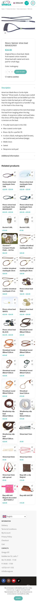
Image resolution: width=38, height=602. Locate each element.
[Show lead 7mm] (27, 427)
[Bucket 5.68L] (10, 220)
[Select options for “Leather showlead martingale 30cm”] (32, 258)
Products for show (10, 9)
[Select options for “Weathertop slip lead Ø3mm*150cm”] (32, 401)
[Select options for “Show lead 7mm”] (32, 424)
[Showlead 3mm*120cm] (27, 383)
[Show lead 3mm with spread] (10, 467)
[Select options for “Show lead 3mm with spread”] (15, 465)
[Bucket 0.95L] (27, 220)
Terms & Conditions (9, 529)
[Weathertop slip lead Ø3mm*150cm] (27, 404)
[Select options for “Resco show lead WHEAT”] (32, 299)
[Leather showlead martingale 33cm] (10, 261)
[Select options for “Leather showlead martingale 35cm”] (32, 236)
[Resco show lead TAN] (27, 281)
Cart (3, 544)
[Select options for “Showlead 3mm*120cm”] (32, 381)
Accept (18, 598)
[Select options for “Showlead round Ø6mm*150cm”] (15, 361)
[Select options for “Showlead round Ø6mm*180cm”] (32, 340)
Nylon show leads (21, 9)
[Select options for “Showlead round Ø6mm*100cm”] (15, 381)
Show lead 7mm (26, 434)
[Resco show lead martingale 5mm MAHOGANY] (10, 197)
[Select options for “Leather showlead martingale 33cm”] (15, 258)
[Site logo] (6, 3)
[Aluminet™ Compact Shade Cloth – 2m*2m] (10, 238)
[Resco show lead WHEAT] (27, 302)
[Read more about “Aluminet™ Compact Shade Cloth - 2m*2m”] (15, 236)
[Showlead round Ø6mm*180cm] (27, 343)
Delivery (5, 525)
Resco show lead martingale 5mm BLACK (26, 207)
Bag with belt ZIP (26, 495)
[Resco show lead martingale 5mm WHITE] (27, 175)
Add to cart (20, 72)
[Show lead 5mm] (10, 449)
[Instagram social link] (9, 581)
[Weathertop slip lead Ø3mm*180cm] (10, 404)
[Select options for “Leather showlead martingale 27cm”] (15, 279)
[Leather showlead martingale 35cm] (27, 238)
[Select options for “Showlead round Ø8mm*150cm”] (32, 320)
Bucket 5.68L (8, 227)
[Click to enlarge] (5, 33)
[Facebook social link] (4, 581)
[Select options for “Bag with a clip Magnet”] (32, 465)
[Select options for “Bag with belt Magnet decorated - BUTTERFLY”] (15, 485)
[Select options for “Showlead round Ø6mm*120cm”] (32, 361)
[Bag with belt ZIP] (27, 488)
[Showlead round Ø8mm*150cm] (27, 322)
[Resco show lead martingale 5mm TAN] (10, 175)
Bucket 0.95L (25, 227)
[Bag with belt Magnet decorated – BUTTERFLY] (10, 488)
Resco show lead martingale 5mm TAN (9, 184)
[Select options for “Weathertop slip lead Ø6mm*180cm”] (15, 424)
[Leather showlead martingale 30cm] (27, 261)
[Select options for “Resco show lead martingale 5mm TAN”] (15, 172)
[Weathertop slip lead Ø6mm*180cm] (10, 427)
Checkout (5, 540)
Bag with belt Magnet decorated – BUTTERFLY (9, 498)
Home (3, 9)
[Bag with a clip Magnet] (27, 467)
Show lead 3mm (26, 457)
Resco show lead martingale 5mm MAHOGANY (9, 207)
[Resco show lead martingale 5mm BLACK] (27, 197)
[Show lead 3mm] (27, 449)
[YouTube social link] (14, 581)
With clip (30, 9)
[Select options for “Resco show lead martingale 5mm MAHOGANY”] (15, 195)
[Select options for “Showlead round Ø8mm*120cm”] (15, 340)
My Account (6, 533)
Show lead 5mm (9, 457)
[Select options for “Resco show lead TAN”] (32, 279)
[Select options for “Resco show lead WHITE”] (15, 299)
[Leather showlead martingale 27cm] (10, 281)
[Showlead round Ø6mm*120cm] (27, 363)
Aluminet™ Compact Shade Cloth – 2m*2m (9, 248)
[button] (15, 217)
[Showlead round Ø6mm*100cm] (10, 383)
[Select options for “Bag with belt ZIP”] (32, 485)
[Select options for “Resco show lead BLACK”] (15, 320)
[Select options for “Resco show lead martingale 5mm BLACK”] (32, 195)
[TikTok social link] (19, 581)
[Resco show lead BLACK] (10, 322)
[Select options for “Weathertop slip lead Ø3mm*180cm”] (15, 401)
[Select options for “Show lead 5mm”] (15, 447)
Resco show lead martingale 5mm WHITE (26, 184)
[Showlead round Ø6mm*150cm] (10, 363)
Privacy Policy (7, 537)
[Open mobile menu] (33, 3)
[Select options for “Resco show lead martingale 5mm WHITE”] (32, 172)
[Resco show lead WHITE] (10, 302)
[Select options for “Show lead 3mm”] (32, 447)
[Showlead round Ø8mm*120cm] (10, 343)
